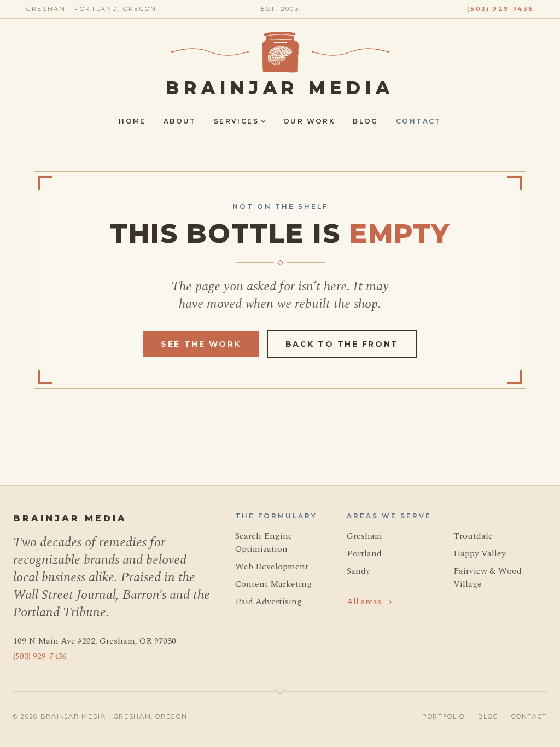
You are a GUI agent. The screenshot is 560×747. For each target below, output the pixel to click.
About (180, 121)
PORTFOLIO (443, 716)
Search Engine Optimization (264, 542)
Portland (364, 553)
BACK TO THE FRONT (342, 344)
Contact (418, 121)
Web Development (271, 566)
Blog (365, 121)
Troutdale (473, 535)
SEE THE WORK (201, 344)
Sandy (358, 570)
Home (132, 121)
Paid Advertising (268, 601)
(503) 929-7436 (500, 9)
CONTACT (529, 716)
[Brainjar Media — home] (280, 52)
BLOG (488, 716)
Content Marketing (273, 584)
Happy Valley (479, 553)
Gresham (364, 535)
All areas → (369, 601)
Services (236, 121)
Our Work (309, 121)
